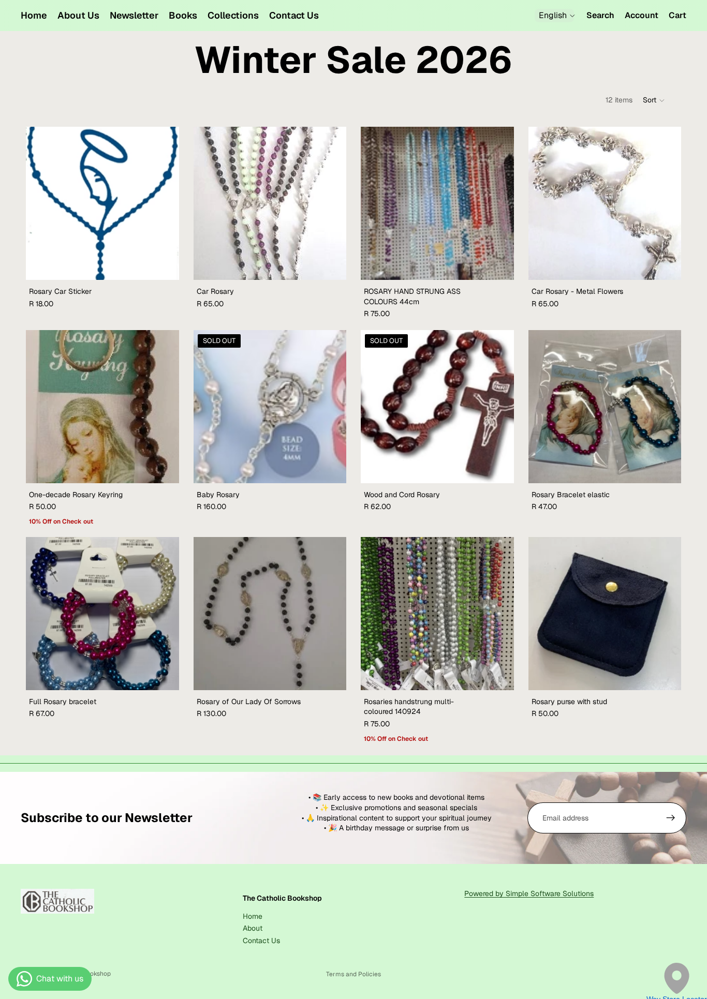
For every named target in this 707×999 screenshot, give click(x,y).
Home (252, 916)
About (252, 928)
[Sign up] (671, 818)
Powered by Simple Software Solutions (529, 893)
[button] (654, 100)
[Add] (330, 264)
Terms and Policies (353, 974)
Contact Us (261, 940)
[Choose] (163, 264)
